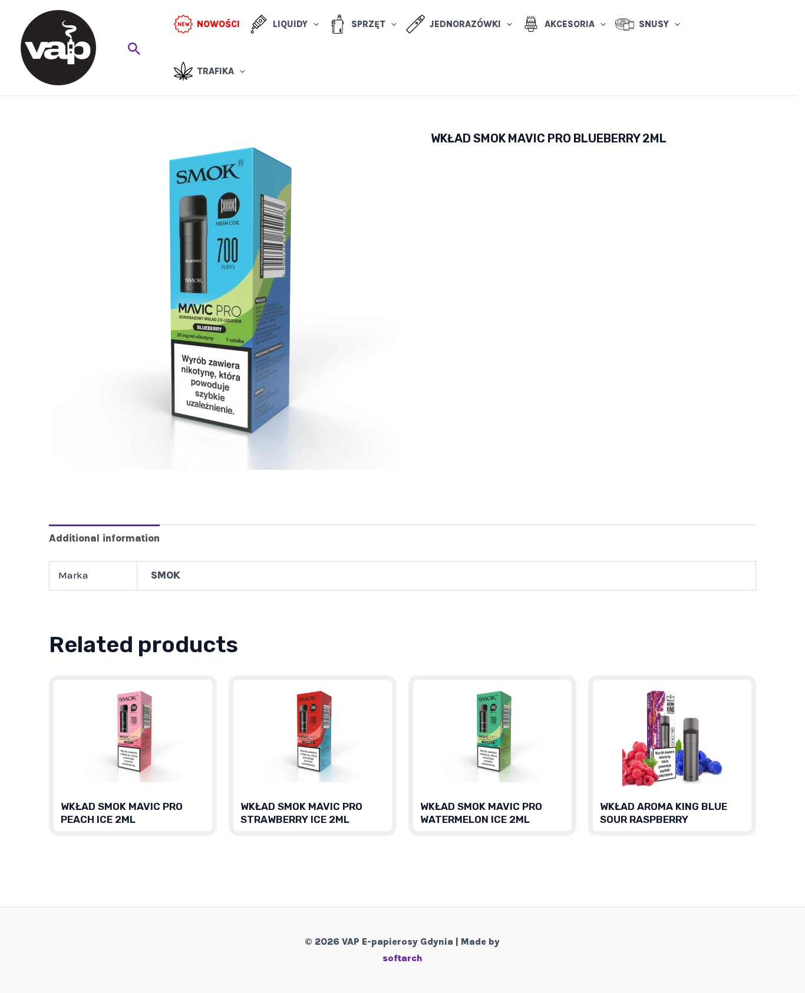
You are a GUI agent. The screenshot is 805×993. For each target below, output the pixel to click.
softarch (402, 958)
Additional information (104, 538)
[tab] (104, 537)
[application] (313, 24)
